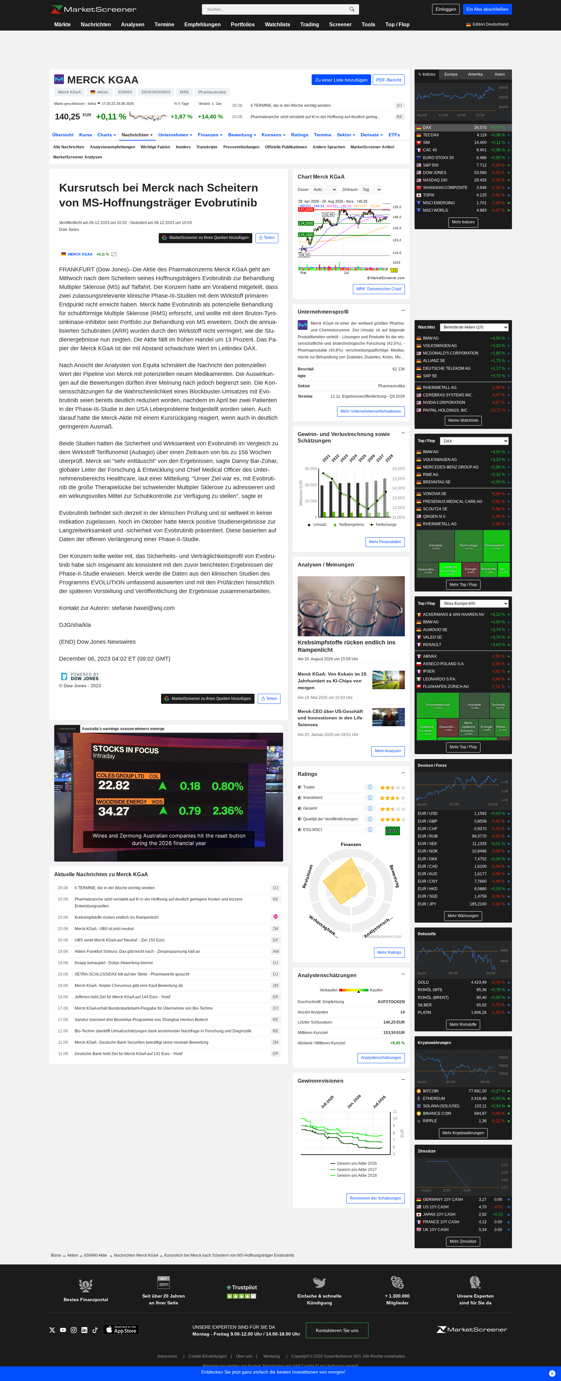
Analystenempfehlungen (112, 147)
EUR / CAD (428, 866)
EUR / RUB (428, 836)
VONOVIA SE (434, 493)
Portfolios (243, 24)
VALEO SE (432, 637)
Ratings (299, 134)
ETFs (394, 134)
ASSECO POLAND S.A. (444, 664)
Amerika (475, 74)
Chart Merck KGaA (321, 177)
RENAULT (432, 644)
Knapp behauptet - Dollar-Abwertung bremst (114, 963)
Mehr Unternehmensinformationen (371, 411)
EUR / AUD (427, 874)
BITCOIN (431, 1091)
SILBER (425, 1005)
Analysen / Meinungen (326, 564)
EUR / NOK (428, 851)
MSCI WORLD (435, 210)
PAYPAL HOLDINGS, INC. (445, 410)
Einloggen (446, 9)
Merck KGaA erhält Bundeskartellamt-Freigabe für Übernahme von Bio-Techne (144, 1008)
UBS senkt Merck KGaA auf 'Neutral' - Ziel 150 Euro (120, 940)
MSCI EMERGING (439, 203)
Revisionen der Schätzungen (375, 1198)
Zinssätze (427, 1151)
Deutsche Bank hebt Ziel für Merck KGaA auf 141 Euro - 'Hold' (129, 1053)
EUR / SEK (427, 843)
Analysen (132, 24)
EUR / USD (428, 813)
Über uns (244, 1356)
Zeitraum (350, 189)
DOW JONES (434, 172)
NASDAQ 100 (435, 180)
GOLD (423, 982)
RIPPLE (430, 1121)
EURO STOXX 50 (438, 158)
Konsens (272, 134)
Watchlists (277, 24)
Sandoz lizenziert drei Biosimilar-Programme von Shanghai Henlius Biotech (141, 1019)
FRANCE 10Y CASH (441, 1222)
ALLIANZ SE (434, 360)
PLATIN (424, 1012)
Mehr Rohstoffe (463, 1024)
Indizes (428, 74)
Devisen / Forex (432, 765)
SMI (426, 142)
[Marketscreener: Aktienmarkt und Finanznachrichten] (93, 9)
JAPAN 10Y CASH (439, 1214)
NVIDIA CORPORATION (444, 402)
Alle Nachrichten (68, 147)
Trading (309, 24)
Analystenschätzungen (327, 975)
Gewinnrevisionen (321, 1081)
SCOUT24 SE (435, 509)
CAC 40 (430, 150)
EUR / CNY (428, 881)
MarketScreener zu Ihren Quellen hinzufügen (208, 237)
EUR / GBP (427, 821)
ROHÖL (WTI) (430, 990)
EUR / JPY (427, 904)
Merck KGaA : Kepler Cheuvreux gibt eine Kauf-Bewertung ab (129, 985)
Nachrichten (96, 24)
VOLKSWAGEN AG (440, 345)
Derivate (370, 134)
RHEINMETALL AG (439, 387)
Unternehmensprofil (323, 312)
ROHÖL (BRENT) (433, 997)
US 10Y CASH (436, 1207)
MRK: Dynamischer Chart (378, 289)
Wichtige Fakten (155, 147)
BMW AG (431, 338)
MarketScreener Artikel (372, 147)
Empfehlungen (202, 24)
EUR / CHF (427, 829)
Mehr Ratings (389, 952)
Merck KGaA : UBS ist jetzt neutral (104, 929)
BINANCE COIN (437, 1113)
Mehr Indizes (463, 222)
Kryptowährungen (434, 1042)
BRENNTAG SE (437, 482)
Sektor (345, 134)
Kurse (85, 134)
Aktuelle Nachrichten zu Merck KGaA (101, 874)
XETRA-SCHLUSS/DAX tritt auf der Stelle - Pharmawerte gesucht (132, 974)
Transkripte (207, 147)
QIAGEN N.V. (434, 516)
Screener (340, 24)
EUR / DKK (427, 859)
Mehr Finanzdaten (385, 542)
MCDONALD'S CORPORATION (451, 353)
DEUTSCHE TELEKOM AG (446, 368)
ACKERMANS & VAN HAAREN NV (453, 614)
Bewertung (241, 134)
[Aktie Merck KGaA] (113, 254)
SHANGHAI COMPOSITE (445, 187)
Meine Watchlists (463, 420)
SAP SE (430, 376)
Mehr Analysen (388, 751)
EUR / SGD (428, 896)
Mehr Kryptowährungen (463, 1133)
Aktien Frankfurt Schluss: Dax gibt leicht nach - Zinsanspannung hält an (137, 951)
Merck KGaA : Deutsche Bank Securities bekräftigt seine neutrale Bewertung (141, 1042)
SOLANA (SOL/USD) (441, 1106)
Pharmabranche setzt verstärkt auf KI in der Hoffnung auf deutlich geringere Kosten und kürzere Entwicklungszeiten (317, 117)
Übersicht (63, 134)
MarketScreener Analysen (77, 157)
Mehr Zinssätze (463, 1241)
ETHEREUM (434, 1098)
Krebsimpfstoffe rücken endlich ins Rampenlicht (116, 917)
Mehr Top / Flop (463, 584)
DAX (427, 127)
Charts (105, 134)
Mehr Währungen (463, 916)
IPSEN (429, 671)
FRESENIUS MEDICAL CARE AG (452, 501)
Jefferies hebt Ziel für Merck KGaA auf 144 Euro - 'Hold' (123, 997)
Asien (500, 74)
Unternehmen (174, 134)
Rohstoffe (427, 934)
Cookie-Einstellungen (208, 1356)
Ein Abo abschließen (487, 9)
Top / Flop (397, 24)
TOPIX (428, 195)
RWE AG (430, 474)
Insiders (183, 147)
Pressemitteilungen (241, 147)
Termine (164, 24)
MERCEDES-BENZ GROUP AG (451, 467)
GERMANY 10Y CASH (443, 1199)
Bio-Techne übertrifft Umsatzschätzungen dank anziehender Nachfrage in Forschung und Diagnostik (163, 1031)
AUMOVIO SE (435, 630)
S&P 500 (431, 165)
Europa (450, 74)
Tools (368, 24)
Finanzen (209, 134)
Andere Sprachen (329, 147)
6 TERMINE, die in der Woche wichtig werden (291, 105)
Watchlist (426, 327)
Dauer (303, 189)
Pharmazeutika (391, 386)
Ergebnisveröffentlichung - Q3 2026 (373, 396)
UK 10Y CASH (436, 1229)
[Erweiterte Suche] (352, 9)
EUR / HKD (428, 889)
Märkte (62, 24)
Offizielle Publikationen (286, 147)
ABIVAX (430, 656)
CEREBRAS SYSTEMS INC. (448, 395)
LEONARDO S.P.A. (439, 679)
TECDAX (431, 135)
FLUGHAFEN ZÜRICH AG (446, 686)
